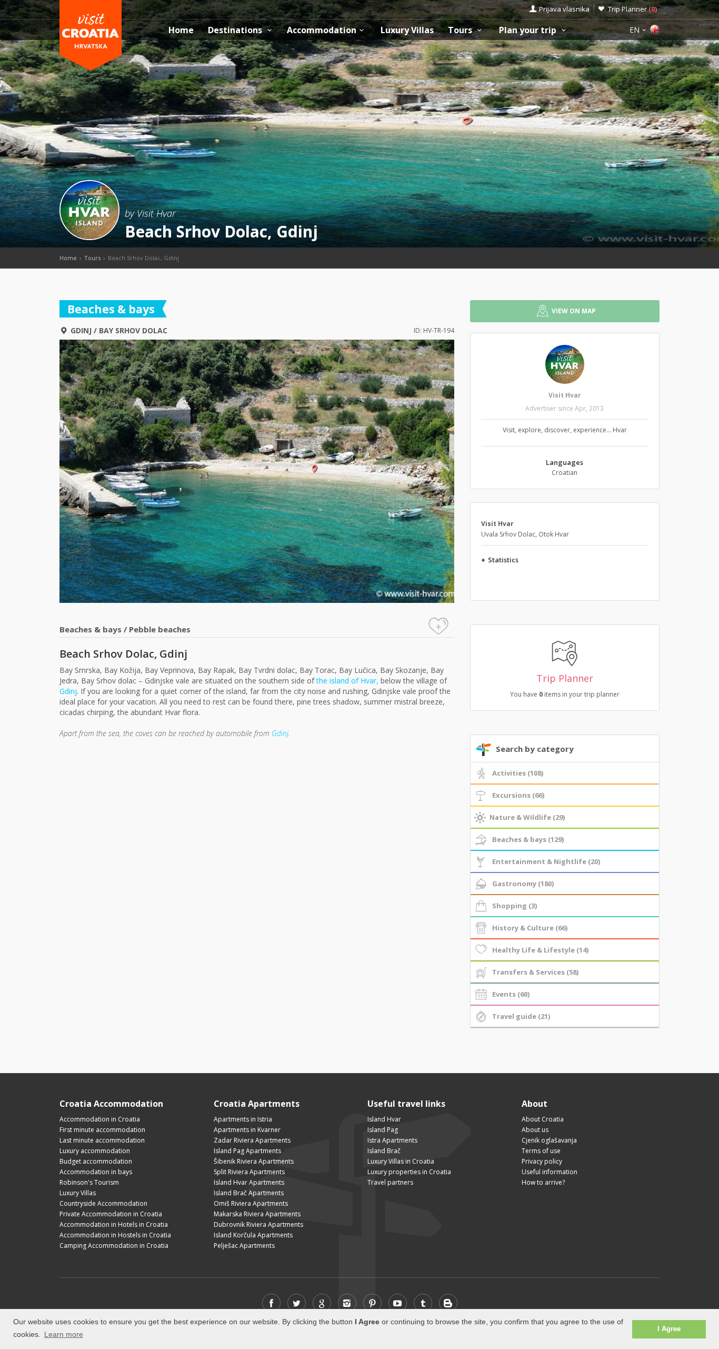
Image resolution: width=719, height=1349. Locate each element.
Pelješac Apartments (244, 1245)
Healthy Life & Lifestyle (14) (540, 950)
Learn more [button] (63, 1334)
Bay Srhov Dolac (133, 330)
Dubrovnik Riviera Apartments (258, 1224)
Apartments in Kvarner (247, 1129)
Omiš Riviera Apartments (251, 1203)
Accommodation (321, 30)
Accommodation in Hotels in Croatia (113, 1224)
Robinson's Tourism (89, 1182)
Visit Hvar (564, 395)
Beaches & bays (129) (528, 839)
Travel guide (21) (521, 1016)
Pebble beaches (160, 629)
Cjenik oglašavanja (549, 1140)
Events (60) (511, 994)
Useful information (549, 1171)
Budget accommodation (95, 1161)
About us (535, 1129)
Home (181, 30)
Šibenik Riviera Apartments (254, 1161)
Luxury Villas (407, 30)
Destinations (236, 30)
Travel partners (390, 1182)
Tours (461, 30)
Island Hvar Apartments (249, 1182)
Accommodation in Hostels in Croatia (115, 1235)
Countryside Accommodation (103, 1203)
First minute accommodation (102, 1129)
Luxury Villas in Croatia (400, 1161)
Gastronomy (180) (523, 883)
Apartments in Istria (243, 1119)
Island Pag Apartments (247, 1150)
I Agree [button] (669, 1329)
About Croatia (543, 1119)
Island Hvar (384, 1119)
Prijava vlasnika (564, 9)
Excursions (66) (518, 795)
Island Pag (382, 1129)
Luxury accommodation (94, 1150)
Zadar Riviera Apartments (252, 1140)
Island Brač (384, 1150)
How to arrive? (543, 1182)
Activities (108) (517, 773)
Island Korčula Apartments (253, 1235)
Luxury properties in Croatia (409, 1171)
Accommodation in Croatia (99, 1119)
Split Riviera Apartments (249, 1171)
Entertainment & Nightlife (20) (546, 861)
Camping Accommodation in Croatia (113, 1245)
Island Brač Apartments (249, 1192)
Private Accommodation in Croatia (110, 1213)
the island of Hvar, (347, 681)
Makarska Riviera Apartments (257, 1213)
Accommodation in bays (95, 1171)
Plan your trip (528, 30)
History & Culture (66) (529, 928)
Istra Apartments (392, 1140)
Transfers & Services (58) (535, 972)
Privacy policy (542, 1161)
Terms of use (541, 1150)
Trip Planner (632, 9)
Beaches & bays (90, 629)
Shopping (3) (514, 905)
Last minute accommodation (102, 1140)
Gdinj (81, 330)
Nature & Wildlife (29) (527, 817)
